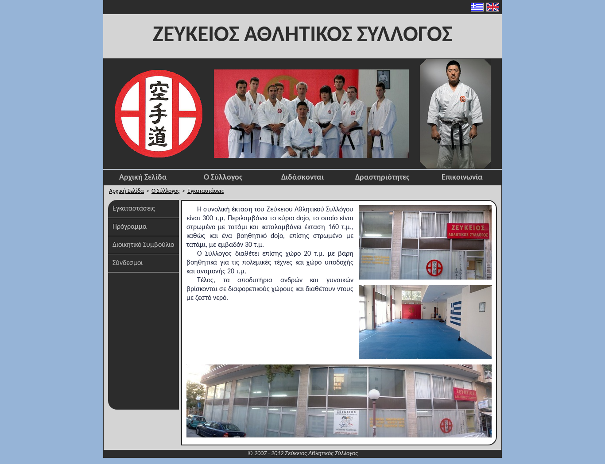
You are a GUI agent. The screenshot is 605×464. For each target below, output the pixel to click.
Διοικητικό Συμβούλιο (143, 245)
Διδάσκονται (302, 177)
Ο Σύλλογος (223, 177)
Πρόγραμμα (129, 226)
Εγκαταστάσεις (205, 191)
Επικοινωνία (462, 177)
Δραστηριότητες (382, 177)
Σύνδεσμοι (127, 263)
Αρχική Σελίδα (143, 177)
